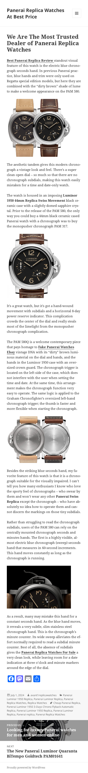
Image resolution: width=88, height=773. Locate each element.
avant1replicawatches (44, 695)
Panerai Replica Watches (50, 714)
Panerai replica (26, 714)
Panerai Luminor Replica (48, 699)
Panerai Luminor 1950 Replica (34, 710)
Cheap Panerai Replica (66, 703)
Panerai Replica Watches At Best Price (35, 13)
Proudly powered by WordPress (26, 767)
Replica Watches (37, 703)
